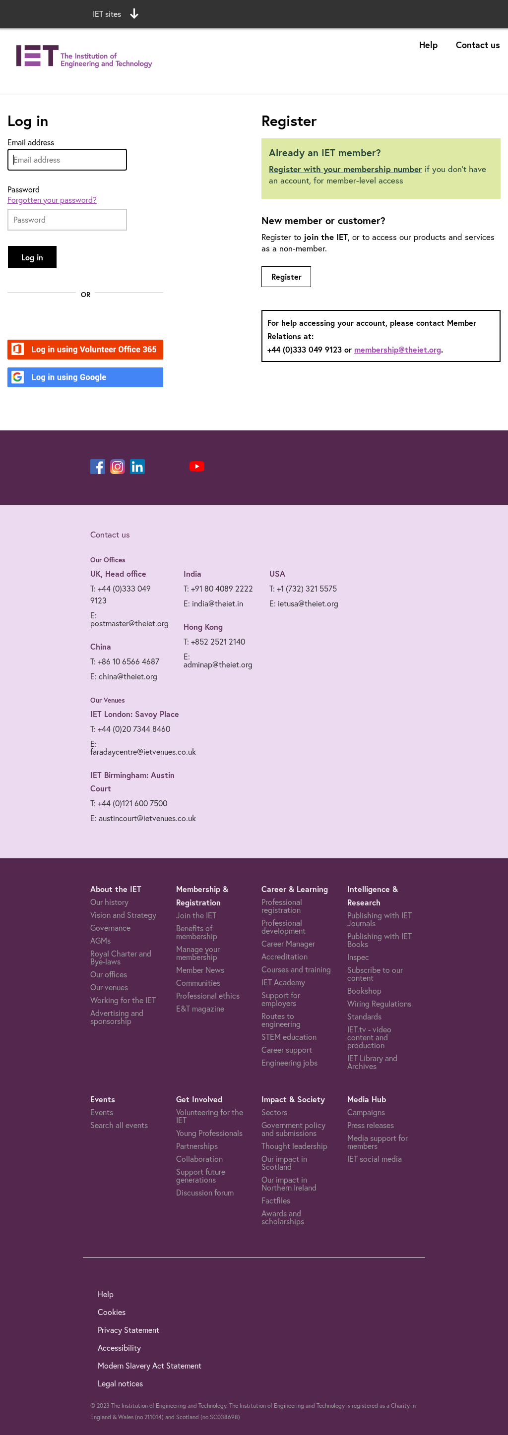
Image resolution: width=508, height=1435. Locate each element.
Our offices (108, 974)
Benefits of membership (196, 932)
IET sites (107, 14)
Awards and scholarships (282, 1217)
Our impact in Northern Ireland (289, 1184)
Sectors (274, 1112)
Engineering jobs (289, 1063)
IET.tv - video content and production (369, 1037)
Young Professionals (209, 1133)
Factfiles (275, 1200)
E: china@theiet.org (123, 676)
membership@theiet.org (397, 349)
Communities (198, 983)
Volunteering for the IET (209, 1116)
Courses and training (296, 969)
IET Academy (283, 982)
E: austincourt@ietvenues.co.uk (143, 818)
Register (286, 276)
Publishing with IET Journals (379, 919)
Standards (364, 1016)
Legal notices (120, 1383)
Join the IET (196, 915)
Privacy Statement (128, 1330)
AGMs (100, 941)
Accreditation (284, 956)
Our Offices (108, 559)
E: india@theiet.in (213, 603)
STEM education (289, 1037)
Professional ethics (208, 996)
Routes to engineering (281, 1020)
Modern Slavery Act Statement (149, 1366)
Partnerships (197, 1146)
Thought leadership (294, 1146)
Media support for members (377, 1142)
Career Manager (288, 944)
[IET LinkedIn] (137, 466)
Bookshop (364, 991)
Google (54, 378)
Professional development (283, 927)
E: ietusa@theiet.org (303, 603)
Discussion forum (205, 1192)
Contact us (478, 45)
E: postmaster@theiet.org (129, 619)
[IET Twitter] (177, 466)
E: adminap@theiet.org (218, 660)
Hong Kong (203, 626)
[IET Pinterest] (157, 466)
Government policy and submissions (293, 1129)
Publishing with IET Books (379, 940)
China (100, 646)
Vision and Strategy (123, 915)
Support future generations (200, 1176)
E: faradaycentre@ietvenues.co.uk (143, 748)
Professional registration (281, 906)
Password (23, 189)
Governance (110, 928)
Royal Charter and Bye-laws (120, 957)
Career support (286, 1050)
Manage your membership (198, 953)
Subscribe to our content (375, 974)
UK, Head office (118, 573)
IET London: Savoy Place (134, 714)
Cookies (112, 1312)
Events (101, 1112)
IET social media (374, 1159)
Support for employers (280, 999)
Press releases (370, 1125)
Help (428, 45)
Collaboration (199, 1159)
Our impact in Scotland (284, 1163)
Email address (30, 142)
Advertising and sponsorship (116, 1017)
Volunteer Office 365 (79, 350)
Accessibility (119, 1348)
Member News (200, 970)
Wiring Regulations (379, 1004)
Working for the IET (123, 1000)
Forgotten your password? (52, 200)
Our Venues (107, 700)
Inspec (358, 957)
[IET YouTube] (197, 468)
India (192, 573)
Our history (109, 902)
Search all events (119, 1125)
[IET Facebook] (97, 466)
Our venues (109, 987)
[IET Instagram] (117, 466)
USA (277, 573)
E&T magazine (200, 1009)
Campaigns (366, 1112)
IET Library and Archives (372, 1062)
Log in (32, 257)
